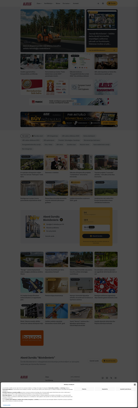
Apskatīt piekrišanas (125, 389)
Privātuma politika (6, 405)
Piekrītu (84, 389)
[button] (135, 384)
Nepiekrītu (105, 389)
